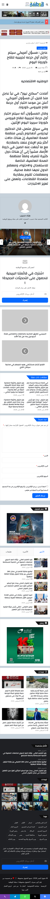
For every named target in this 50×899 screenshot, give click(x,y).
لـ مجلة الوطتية (13, 882)
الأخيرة (25, 552)
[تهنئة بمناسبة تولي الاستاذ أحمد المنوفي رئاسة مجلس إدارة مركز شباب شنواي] (37, 714)
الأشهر (41, 552)
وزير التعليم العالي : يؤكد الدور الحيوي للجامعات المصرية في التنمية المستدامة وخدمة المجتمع (17, 562)
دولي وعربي (30, 43)
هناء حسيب (40, 68)
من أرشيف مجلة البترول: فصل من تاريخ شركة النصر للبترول (13, 724)
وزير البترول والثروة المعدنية (27, 839)
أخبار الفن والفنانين (41, 823)
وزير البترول (43, 839)
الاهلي (16, 823)
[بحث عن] (47, 5)
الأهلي (23, 823)
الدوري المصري (42, 831)
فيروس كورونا (42, 835)
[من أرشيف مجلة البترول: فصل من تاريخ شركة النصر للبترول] (13, 714)
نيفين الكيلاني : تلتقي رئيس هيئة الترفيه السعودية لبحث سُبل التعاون (17, 608)
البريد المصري (42, 827)
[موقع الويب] (25, 223)
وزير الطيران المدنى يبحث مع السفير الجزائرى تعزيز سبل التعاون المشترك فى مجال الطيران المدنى (18, 586)
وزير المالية (11, 839)
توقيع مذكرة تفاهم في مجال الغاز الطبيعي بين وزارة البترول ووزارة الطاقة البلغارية (18, 574)
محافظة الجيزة (30, 835)
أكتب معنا (25, 890)
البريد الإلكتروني (42, 466)
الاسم (45, 456)
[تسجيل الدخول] (7, 5)
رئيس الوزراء (13, 831)
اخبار (37, 43)
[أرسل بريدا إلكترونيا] (36, 68)
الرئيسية (43, 43)
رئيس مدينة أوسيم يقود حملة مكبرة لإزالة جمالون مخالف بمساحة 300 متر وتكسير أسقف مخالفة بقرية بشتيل (38, 696)
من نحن (15, 886)
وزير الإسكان (12, 835)
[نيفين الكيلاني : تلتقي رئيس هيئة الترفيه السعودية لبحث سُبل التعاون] (40, 610)
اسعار (30, 823)
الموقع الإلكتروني (42, 476)
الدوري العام (14, 827)
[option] (25, 242)
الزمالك (31, 831)
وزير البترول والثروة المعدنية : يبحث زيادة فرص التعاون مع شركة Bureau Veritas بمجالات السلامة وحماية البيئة (13, 403)
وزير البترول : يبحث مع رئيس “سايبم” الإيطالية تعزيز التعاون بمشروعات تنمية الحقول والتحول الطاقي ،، (37, 403)
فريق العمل (8, 886)
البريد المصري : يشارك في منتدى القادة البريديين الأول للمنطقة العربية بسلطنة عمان (18, 597)
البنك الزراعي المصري (28, 827)
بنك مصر (23, 831)
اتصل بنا (23, 886)
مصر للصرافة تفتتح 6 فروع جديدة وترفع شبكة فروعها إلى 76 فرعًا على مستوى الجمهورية (14, 694)
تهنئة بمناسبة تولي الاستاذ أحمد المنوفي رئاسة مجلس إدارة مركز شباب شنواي (38, 725)
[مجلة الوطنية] (34, 4)
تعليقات (9, 552)
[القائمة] (3, 5)
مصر (20, 835)
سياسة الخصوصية (33, 886)
